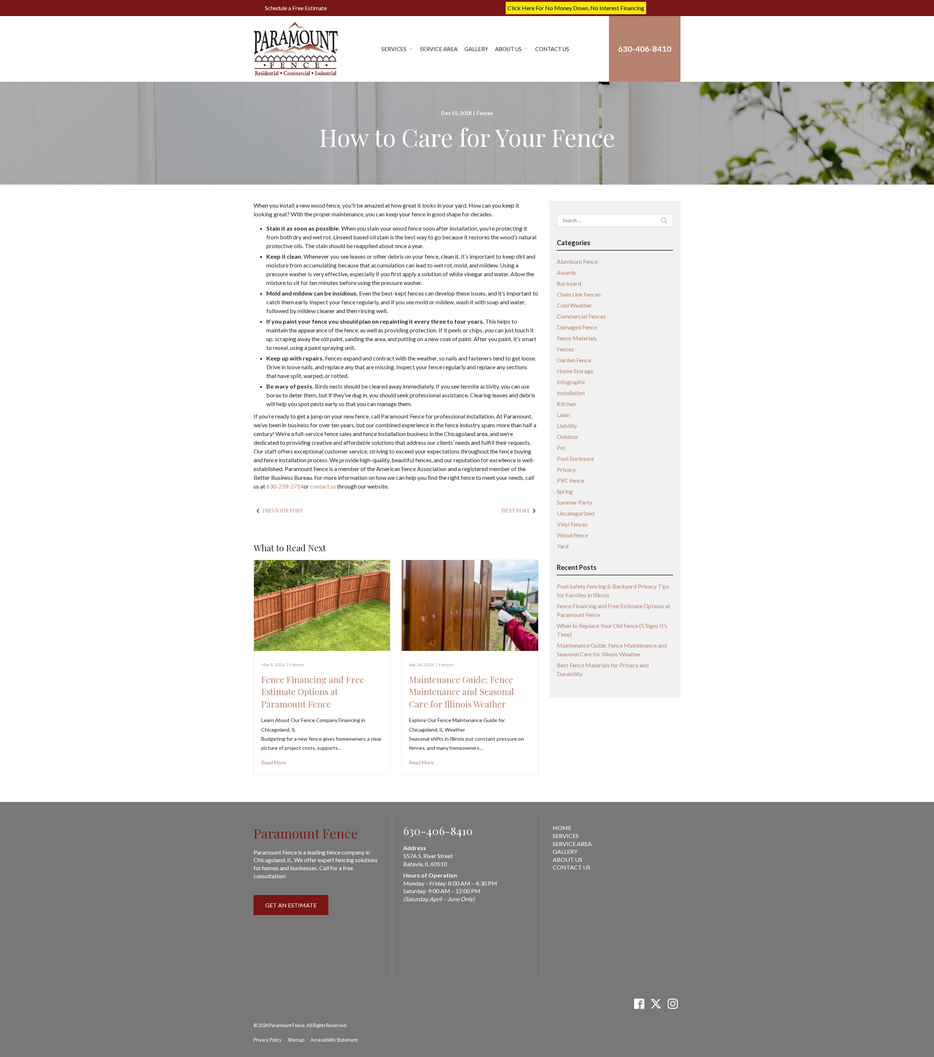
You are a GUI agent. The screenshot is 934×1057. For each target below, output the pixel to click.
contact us (323, 486)
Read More (273, 762)
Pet (561, 447)
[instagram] (672, 1003)
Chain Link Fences (579, 294)
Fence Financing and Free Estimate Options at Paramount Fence (312, 692)
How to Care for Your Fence (467, 137)
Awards (566, 272)
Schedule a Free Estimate (296, 7)
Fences (484, 113)
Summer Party (574, 502)
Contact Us (552, 49)
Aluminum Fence (577, 261)
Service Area (439, 49)
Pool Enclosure (575, 458)
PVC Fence (570, 480)
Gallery (476, 49)
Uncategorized (575, 513)
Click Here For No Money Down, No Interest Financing (575, 7)
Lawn (563, 414)
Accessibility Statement (334, 1040)
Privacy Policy (268, 1040)
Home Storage (575, 370)
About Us (508, 49)
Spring (565, 491)
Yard (562, 546)
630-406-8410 (438, 830)
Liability (567, 425)
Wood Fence (572, 535)
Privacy (566, 469)
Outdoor (568, 436)
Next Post (515, 510)
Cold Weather (574, 305)
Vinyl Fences (572, 524)
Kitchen (566, 403)
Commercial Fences (581, 316)
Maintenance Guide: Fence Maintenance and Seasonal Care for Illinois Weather (461, 692)
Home (562, 827)
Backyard (569, 283)
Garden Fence (574, 359)
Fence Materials (577, 338)
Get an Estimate (291, 905)
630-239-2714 (285, 486)
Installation (571, 392)
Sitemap (296, 1040)
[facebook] (639, 1003)
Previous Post (282, 510)
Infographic (571, 381)
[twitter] (656, 1003)
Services (393, 49)
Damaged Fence (577, 327)
